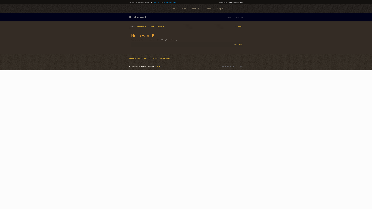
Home (229, 17)
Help (241, 2)
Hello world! (142, 35)
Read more (238, 44)
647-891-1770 (156, 2)
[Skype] (223, 66)
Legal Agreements (234, 2)
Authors (160, 26)
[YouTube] (236, 66)
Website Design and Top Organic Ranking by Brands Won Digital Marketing (150, 58)
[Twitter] (231, 66)
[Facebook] (225, 66)
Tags (151, 26)
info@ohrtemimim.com (169, 2)
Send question (223, 2)
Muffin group (158, 66)
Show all (239, 26)
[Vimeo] (233, 66)
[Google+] (228, 66)
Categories (141, 26)
